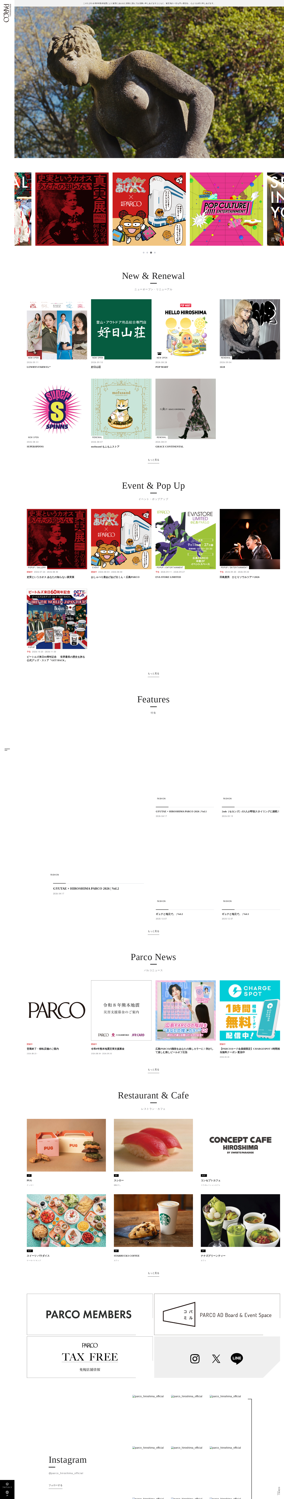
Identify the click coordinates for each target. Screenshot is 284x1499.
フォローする (55, 1485)
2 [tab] (147, 252)
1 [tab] (144, 253)
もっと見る (153, 459)
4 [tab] (155, 252)
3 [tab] (151, 252)
